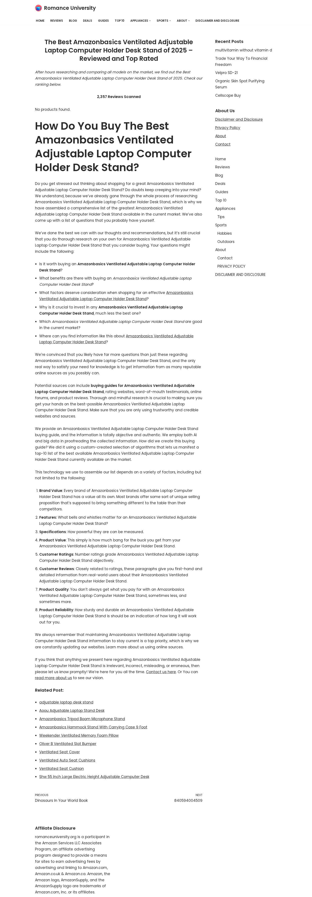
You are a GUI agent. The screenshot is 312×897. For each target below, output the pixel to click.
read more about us (53, 677)
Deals (87, 21)
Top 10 (119, 21)
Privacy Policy (227, 127)
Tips (221, 216)
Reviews (56, 21)
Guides (103, 21)
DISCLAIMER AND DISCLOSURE (217, 21)
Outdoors (226, 241)
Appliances (225, 208)
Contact (222, 144)
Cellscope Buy (228, 95)
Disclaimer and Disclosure (239, 119)
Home (40, 21)
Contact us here (161, 671)
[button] (150, 20)
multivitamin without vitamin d (243, 50)
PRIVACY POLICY (231, 266)
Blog (73, 21)
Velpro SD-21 (226, 72)
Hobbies (224, 233)
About (220, 136)
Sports (221, 225)
